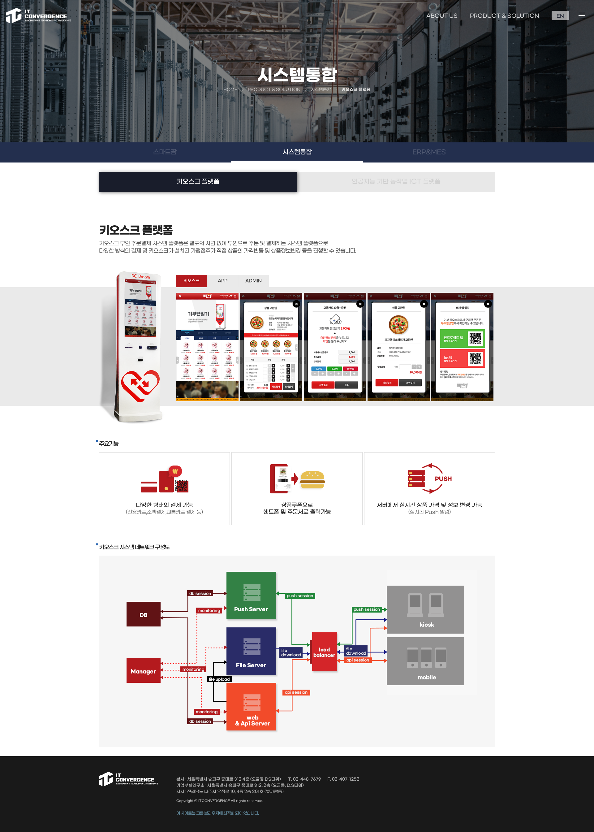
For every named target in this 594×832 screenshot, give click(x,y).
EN (560, 16)
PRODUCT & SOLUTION (504, 16)
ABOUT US (442, 16)
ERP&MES (429, 152)
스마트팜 (165, 152)
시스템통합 (297, 152)
